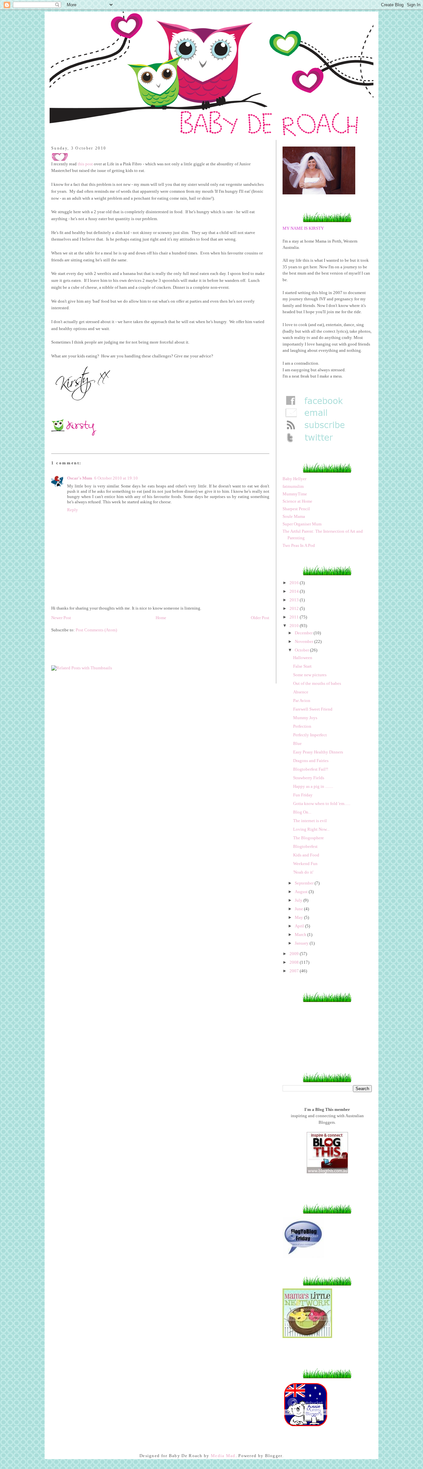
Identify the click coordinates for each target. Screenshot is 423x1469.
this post (85, 163)
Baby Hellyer (294, 478)
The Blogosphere (308, 837)
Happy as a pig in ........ (313, 786)
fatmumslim (293, 486)
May (299, 917)
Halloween (302, 657)
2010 (294, 625)
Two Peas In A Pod (299, 545)
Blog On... (302, 812)
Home (161, 617)
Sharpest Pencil (296, 508)
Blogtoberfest (305, 846)
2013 (294, 599)
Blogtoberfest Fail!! (310, 769)
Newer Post (61, 617)
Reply (72, 509)
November (304, 641)
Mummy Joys (305, 717)
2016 (294, 582)
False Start (302, 666)
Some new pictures (310, 674)
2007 (294, 970)
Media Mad (223, 1455)
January (302, 943)
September (305, 883)
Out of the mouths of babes (317, 683)
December (304, 632)
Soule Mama (294, 516)
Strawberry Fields (308, 777)
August (302, 891)
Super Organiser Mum (302, 523)
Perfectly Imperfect (310, 734)
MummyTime (295, 493)
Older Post (260, 617)
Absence (300, 691)
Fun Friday (303, 794)
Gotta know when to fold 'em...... (321, 803)
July (299, 900)
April (300, 925)
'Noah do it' (303, 872)
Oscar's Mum (79, 478)
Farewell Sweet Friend (312, 709)
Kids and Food (306, 854)
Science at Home (297, 501)
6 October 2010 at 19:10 (116, 478)
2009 (294, 953)
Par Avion (301, 700)
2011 (294, 617)
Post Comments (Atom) (96, 629)
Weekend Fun (305, 863)
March (301, 934)
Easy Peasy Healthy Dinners (318, 752)
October (302, 650)
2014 (294, 591)
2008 (294, 962)
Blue (297, 743)
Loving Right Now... (311, 829)
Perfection (302, 726)
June (299, 908)
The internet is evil (310, 820)
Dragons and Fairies (310, 760)
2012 (294, 608)
